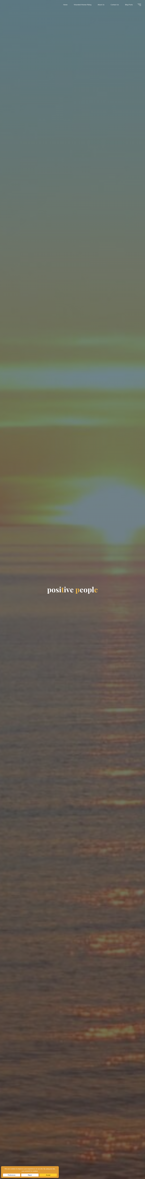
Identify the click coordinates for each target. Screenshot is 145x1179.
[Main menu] (139, 5)
